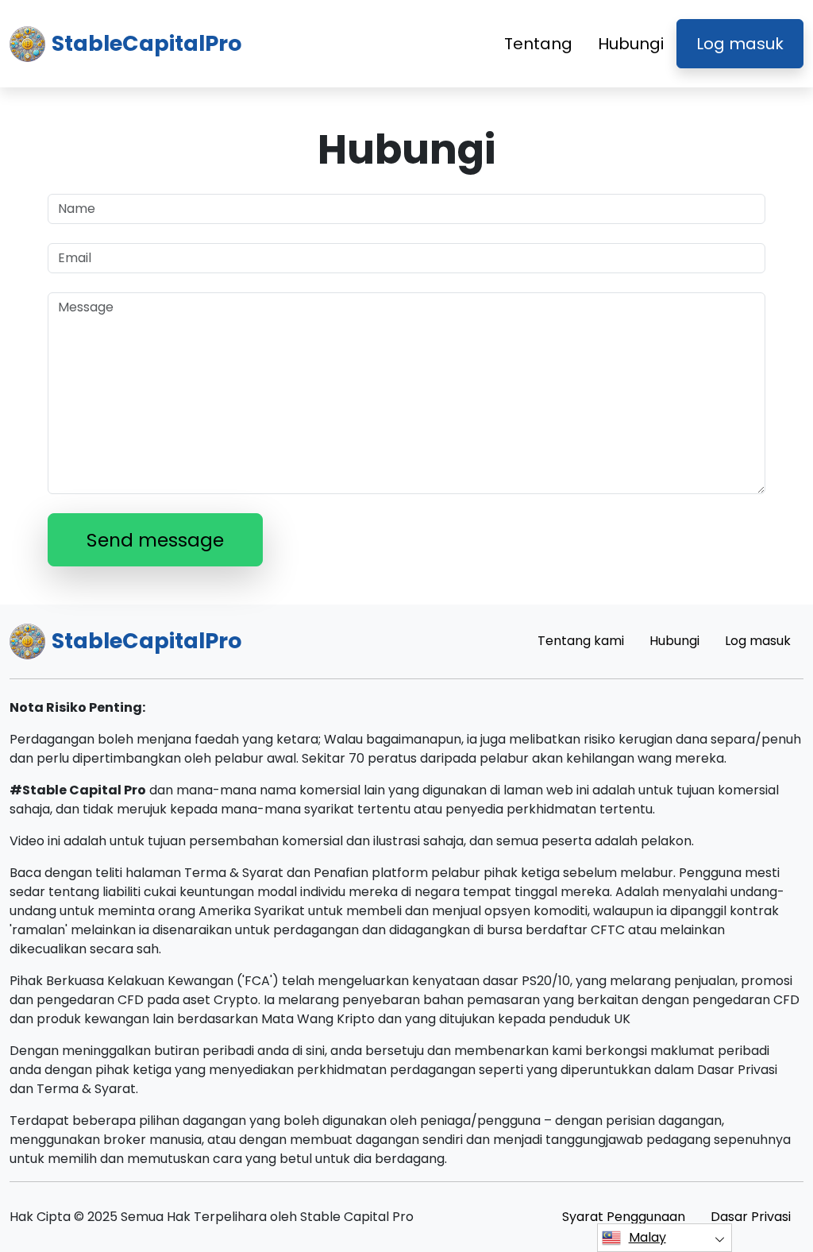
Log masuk (740, 44)
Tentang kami (581, 641)
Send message (155, 540)
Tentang (538, 44)
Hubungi (631, 44)
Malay (647, 1237)
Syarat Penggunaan (623, 1217)
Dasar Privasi (751, 1217)
